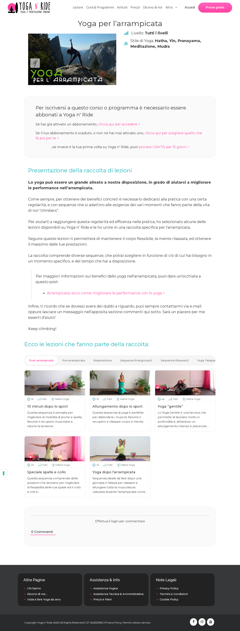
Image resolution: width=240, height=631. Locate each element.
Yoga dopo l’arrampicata (113, 472)
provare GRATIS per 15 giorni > (164, 147)
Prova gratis (215, 7)
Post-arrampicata (41, 360)
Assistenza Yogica (105, 588)
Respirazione (103, 360)
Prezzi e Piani (102, 599)
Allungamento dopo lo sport (117, 406)
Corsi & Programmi (100, 7)
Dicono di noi (152, 7)
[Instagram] (202, 622)
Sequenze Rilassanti (175, 360)
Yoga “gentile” (170, 406)
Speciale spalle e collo (46, 472)
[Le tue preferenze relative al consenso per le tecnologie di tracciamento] (3, 473)
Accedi (190, 7)
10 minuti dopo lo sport (47, 406)
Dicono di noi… (37, 594)
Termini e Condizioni (174, 594)
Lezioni (78, 7)
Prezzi (135, 7)
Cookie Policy (169, 599)
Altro (169, 7)
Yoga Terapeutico (209, 360)
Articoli (122, 7)
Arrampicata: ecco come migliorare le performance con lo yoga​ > (106, 293)
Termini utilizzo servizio (137, 622)
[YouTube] (210, 622)
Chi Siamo (34, 588)
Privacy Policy (169, 588)
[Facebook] (193, 622)
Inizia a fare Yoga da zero (44, 599)
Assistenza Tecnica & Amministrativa (118, 594)
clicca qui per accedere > (119, 124)
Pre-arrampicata (73, 360)
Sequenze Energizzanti (136, 360)
